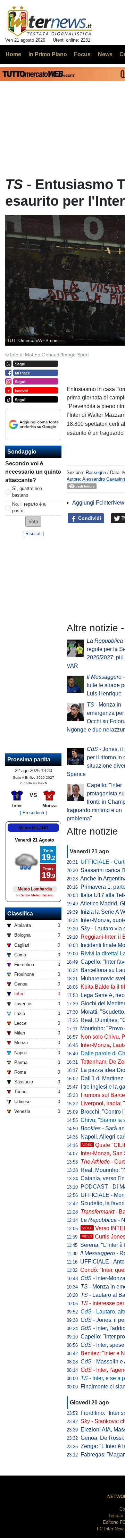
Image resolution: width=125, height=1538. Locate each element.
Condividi (89, 518)
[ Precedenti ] (33, 812)
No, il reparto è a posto (28, 507)
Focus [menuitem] (82, 54)
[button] (33, 521)
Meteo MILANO (33, 828)
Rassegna (96, 472)
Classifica (20, 913)
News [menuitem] (105, 54)
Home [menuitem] (13, 54)
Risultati (33, 533)
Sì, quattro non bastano (27, 492)
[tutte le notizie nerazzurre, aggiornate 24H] (49, 21)
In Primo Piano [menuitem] (47, 54)
